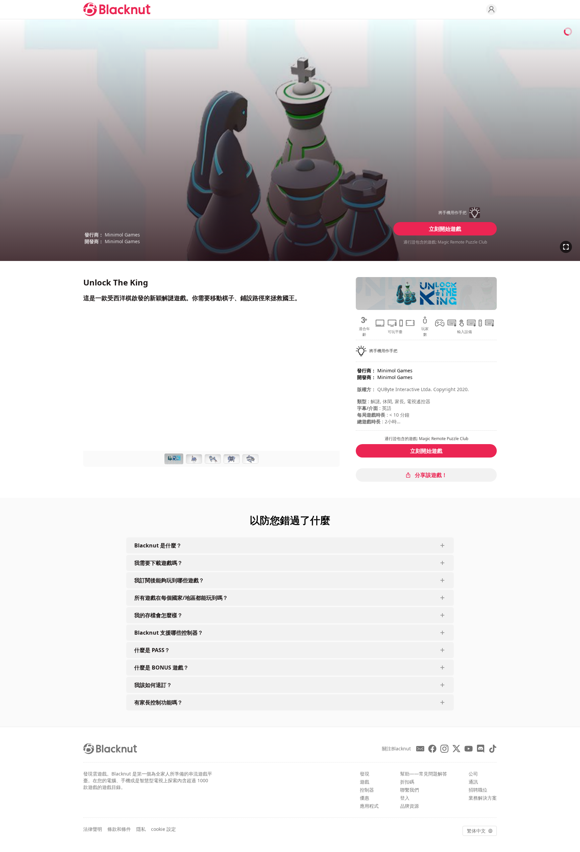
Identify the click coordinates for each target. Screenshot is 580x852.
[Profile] (491, 9)
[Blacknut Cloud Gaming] (116, 9)
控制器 (367, 790)
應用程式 (369, 806)
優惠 (364, 798)
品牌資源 (409, 806)
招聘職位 (478, 790)
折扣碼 (407, 782)
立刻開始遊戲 (445, 228)
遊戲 (364, 782)
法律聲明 (92, 829)
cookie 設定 (163, 829)
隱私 (141, 829)
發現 (364, 773)
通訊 (473, 782)
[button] (445, 212)
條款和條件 (119, 829)
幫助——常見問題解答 (423, 773)
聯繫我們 (409, 790)
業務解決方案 (483, 798)
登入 (404, 798)
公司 (473, 773)
